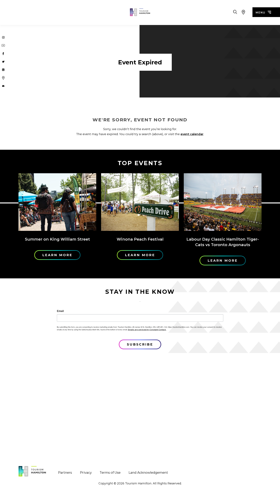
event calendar (192, 134)
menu (260, 12)
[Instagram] (3, 37)
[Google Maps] (3, 78)
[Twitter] (3, 62)
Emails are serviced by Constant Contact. (147, 330)
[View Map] (243, 12)
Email (60, 311)
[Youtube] (3, 45)
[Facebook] (3, 53)
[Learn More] (57, 202)
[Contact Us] (3, 86)
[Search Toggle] (235, 12)
